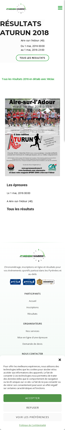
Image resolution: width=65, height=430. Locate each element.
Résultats (32, 313)
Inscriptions (33, 307)
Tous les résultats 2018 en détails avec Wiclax (28, 79)
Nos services (32, 331)
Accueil (32, 300)
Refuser (32, 407)
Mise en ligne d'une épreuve (32, 337)
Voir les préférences (32, 417)
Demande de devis (32, 343)
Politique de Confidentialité (32, 425)
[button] (60, 359)
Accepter (32, 398)
